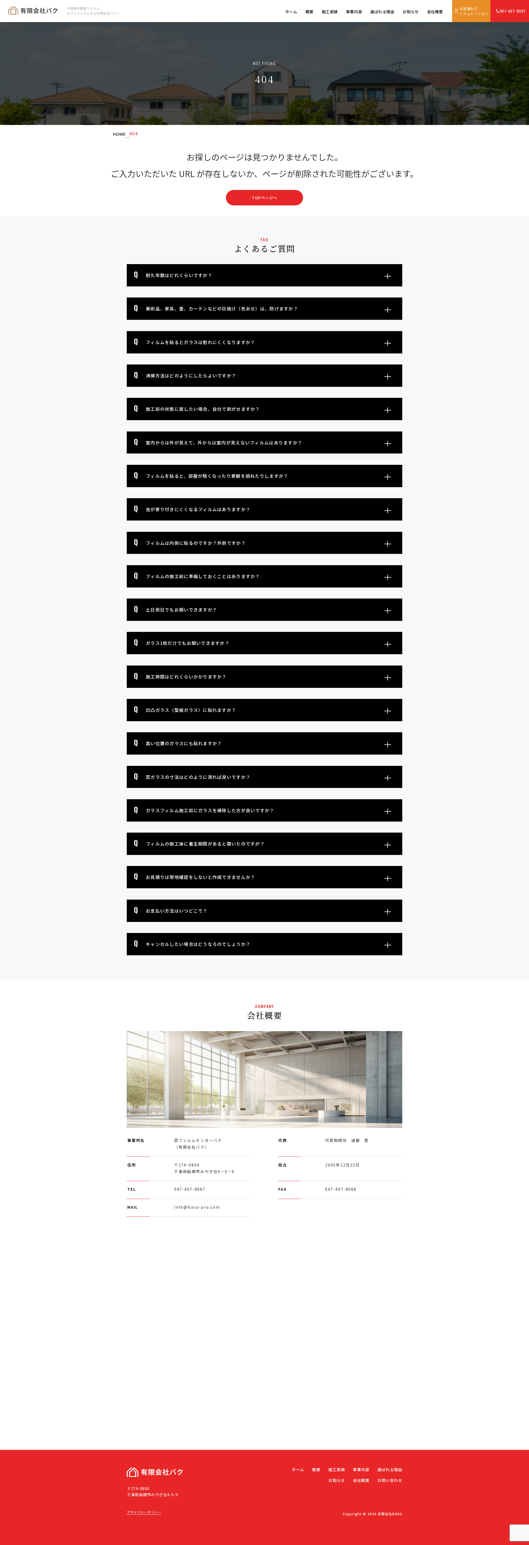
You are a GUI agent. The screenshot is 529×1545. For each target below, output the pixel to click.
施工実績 (330, 11)
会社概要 (435, 11)
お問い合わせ (390, 1480)
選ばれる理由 (382, 11)
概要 (310, 11)
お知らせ (411, 11)
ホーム (291, 11)
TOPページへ (265, 197)
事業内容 (354, 11)
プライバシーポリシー (144, 1512)
